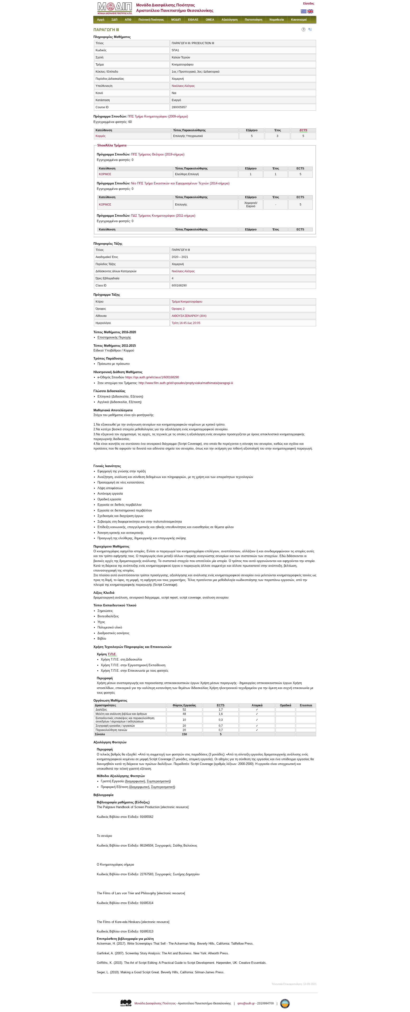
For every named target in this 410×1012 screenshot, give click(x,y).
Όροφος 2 (178, 308)
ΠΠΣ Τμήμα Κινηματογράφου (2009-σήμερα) (158, 116)
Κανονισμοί (299, 19)
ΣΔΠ (114, 19)
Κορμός (101, 136)
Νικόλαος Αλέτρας (183, 86)
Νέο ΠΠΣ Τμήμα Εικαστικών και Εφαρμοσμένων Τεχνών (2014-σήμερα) (180, 183)
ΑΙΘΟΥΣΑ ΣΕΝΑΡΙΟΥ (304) (189, 316)
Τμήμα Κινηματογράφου (187, 301)
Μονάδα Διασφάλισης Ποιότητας (155, 1003)
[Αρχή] (114, 13)
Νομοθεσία (277, 19)
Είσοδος (308, 3)
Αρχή (100, 19)
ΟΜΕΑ (210, 19)
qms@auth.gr (246, 1003)
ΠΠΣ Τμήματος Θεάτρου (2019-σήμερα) (157, 154)
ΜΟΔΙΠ (176, 19)
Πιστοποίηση (253, 19)
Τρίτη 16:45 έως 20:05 (186, 323)
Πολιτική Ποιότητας (151, 19)
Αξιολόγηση (230, 19)
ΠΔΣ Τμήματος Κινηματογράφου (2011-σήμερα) (163, 215)
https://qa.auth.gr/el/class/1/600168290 (152, 377)
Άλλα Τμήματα (111, 145)
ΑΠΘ (128, 19)
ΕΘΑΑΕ (193, 19)
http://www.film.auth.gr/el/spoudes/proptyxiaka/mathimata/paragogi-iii (186, 383)
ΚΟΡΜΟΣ (105, 174)
